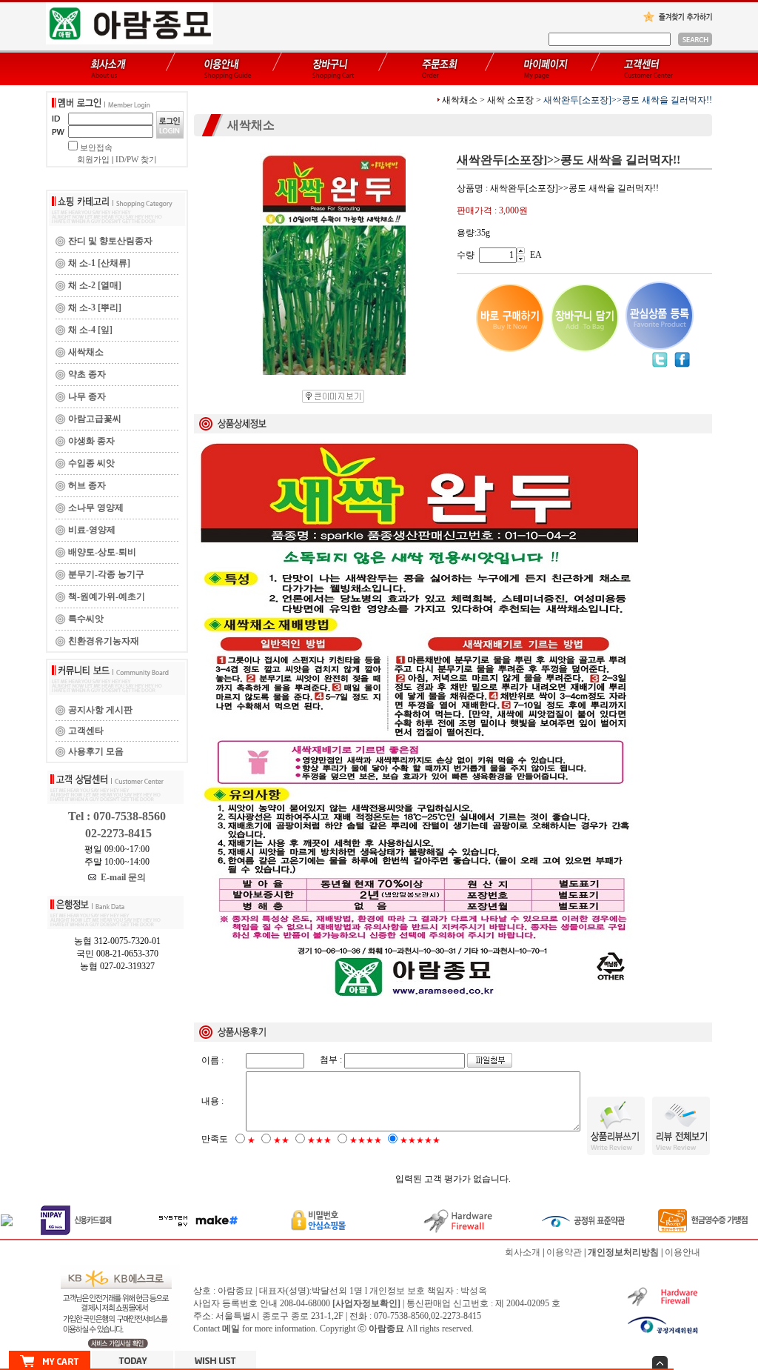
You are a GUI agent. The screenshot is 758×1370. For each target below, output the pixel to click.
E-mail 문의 (121, 877)
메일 (231, 1328)
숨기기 (660, 1362)
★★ (281, 1140)
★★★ (319, 1140)
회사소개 (522, 1252)
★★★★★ (420, 1140)
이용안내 (682, 1252)
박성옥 (473, 1291)
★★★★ (365, 1140)
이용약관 (564, 1252)
